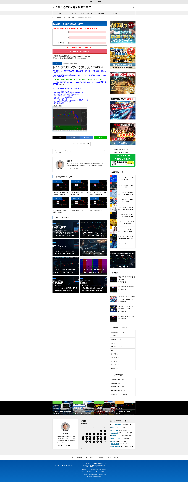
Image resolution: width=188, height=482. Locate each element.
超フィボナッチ (115, 447)
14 (97, 436)
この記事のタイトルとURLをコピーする (79, 144)
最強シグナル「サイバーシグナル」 (120, 394)
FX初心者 (115, 13)
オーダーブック (115, 368)
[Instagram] (74, 169)
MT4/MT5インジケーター (87, 13)
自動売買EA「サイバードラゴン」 (119, 387)
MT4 (84, 150)
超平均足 (113, 343)
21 (97, 439)
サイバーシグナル (116, 424)
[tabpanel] (122, 259)
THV (86, 150)
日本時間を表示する (116, 339)
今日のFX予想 (73, 13)
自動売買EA (101, 13)
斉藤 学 (65, 433)
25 (86, 441)
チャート (128, 13)
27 (94, 441)
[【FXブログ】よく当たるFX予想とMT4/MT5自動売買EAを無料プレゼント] (72, 7)
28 (97, 441)
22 (101, 439)
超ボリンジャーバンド (116, 346)
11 (86, 436)
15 (101, 436)
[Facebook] (70, 169)
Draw (112, 427)
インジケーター (91, 150)
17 (82, 439)
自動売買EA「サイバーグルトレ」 (119, 379)
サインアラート (115, 336)
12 (90, 436)
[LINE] (53, 465)
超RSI (112, 350)
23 (105, 439)
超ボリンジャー (115, 438)
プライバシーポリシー (92, 469)
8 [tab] (127, 266)
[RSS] (71, 465)
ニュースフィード (115, 361)
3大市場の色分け (115, 357)
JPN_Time (114, 430)
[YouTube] (77, 169)
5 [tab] (123, 266)
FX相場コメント (57, 63)
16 (105, 436)
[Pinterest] (62, 465)
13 (94, 436)
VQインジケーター (115, 365)
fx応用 (76, 150)
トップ (59, 13)
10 (82, 436)
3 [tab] (120, 266)
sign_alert (114, 433)
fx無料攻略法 (80, 150)
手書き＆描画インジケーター (118, 332)
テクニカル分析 (97, 150)
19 (90, 439)
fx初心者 (72, 150)
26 (90, 441)
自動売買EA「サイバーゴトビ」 (119, 390)
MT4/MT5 (57, 402)
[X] (72, 169)
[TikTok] (67, 465)
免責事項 (84, 469)
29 (101, 441)
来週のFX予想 (99, 402)
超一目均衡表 (114, 354)
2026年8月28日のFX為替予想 (94, 2)
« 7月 (82, 448)
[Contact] (79, 169)
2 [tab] (119, 266)
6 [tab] (124, 266)
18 (86, 439)
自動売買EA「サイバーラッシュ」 (119, 383)
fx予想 (69, 150)
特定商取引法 (103, 469)
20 (94, 439)
